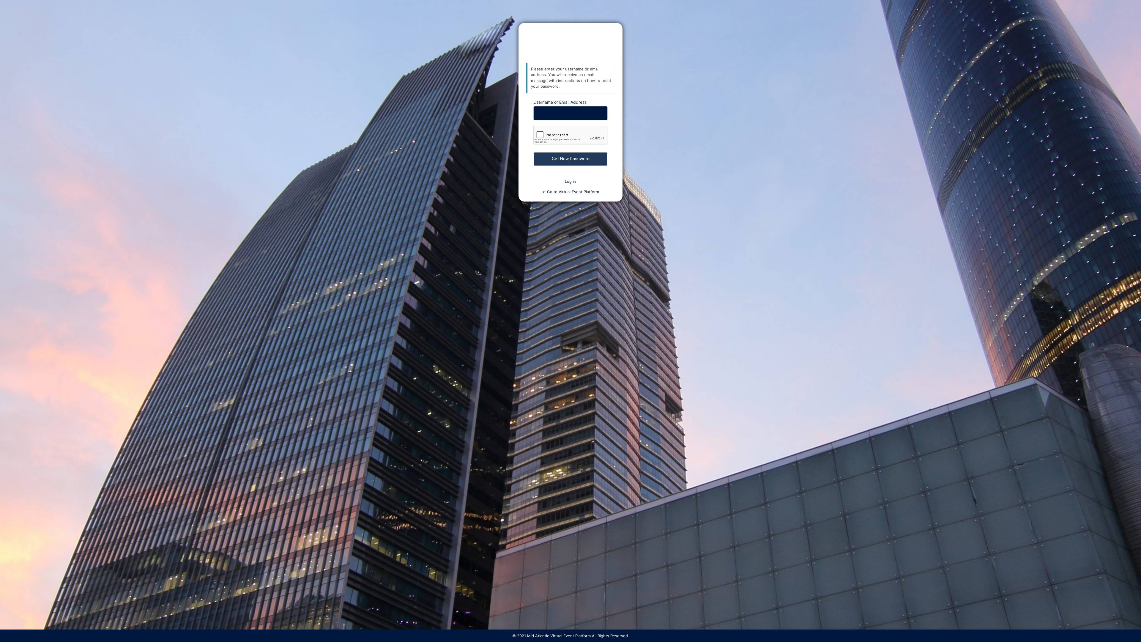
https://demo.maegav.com (570, 43)
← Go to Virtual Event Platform (570, 191)
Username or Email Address (560, 102)
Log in (570, 181)
